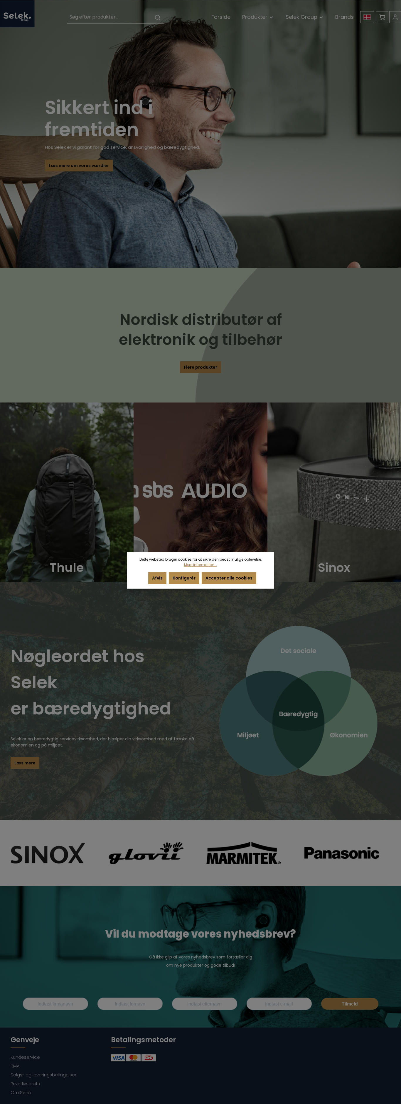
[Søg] (157, 17)
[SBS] (200, 492)
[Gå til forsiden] (17, 13)
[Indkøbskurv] (382, 17)
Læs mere (25, 763)
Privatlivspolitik (26, 1083)
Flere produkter (200, 367)
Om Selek (21, 1092)
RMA (15, 1066)
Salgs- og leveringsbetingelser (43, 1075)
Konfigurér (184, 578)
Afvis (157, 578)
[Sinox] (334, 492)
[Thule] (67, 492)
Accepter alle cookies (228, 578)
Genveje (25, 1040)
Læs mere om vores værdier (79, 165)
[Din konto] (395, 17)
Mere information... (200, 564)
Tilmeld (350, 1003)
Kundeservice (25, 1057)
